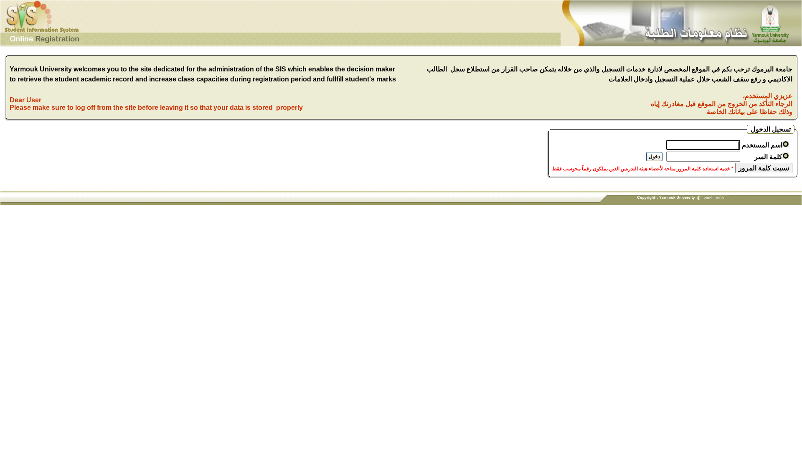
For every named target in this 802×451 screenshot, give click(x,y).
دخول (654, 157)
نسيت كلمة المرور (764, 168)
